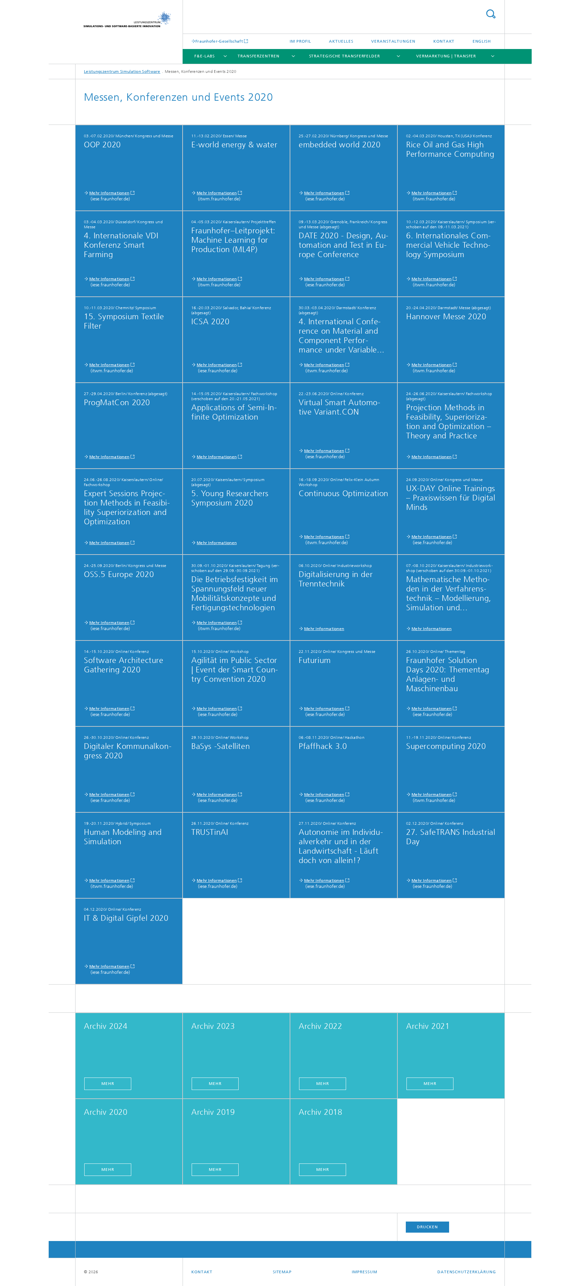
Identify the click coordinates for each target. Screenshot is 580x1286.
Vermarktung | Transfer (446, 56)
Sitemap (282, 1272)
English (482, 41)
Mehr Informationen (109, 193)
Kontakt (443, 41)
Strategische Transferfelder (344, 56)
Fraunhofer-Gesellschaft (219, 41)
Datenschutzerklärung (466, 1272)
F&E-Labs (204, 56)
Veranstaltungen (393, 41)
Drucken (427, 1227)
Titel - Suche (490, 13)
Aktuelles (341, 41)
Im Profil (300, 41)
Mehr (107, 1083)
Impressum (364, 1272)
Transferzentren (259, 56)
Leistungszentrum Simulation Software (122, 71)
